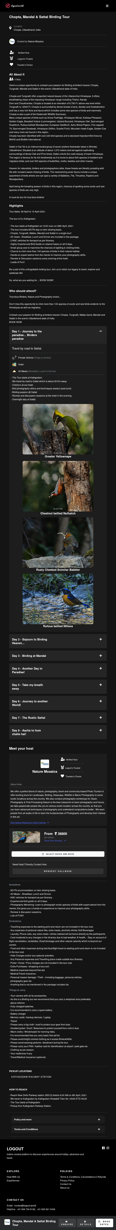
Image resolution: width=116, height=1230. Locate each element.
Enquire (67, 1224)
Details (86, 1224)
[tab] (58, 335)
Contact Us (65, 1184)
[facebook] (103, 1148)
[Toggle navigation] (107, 6)
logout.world (17, 5)
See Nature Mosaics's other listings (28, 822)
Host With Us (13, 1176)
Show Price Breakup (53, 840)
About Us (64, 1187)
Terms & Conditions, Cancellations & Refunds (83, 1176)
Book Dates (105, 1223)
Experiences (13, 1180)
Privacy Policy (67, 1180)
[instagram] (108, 1148)
